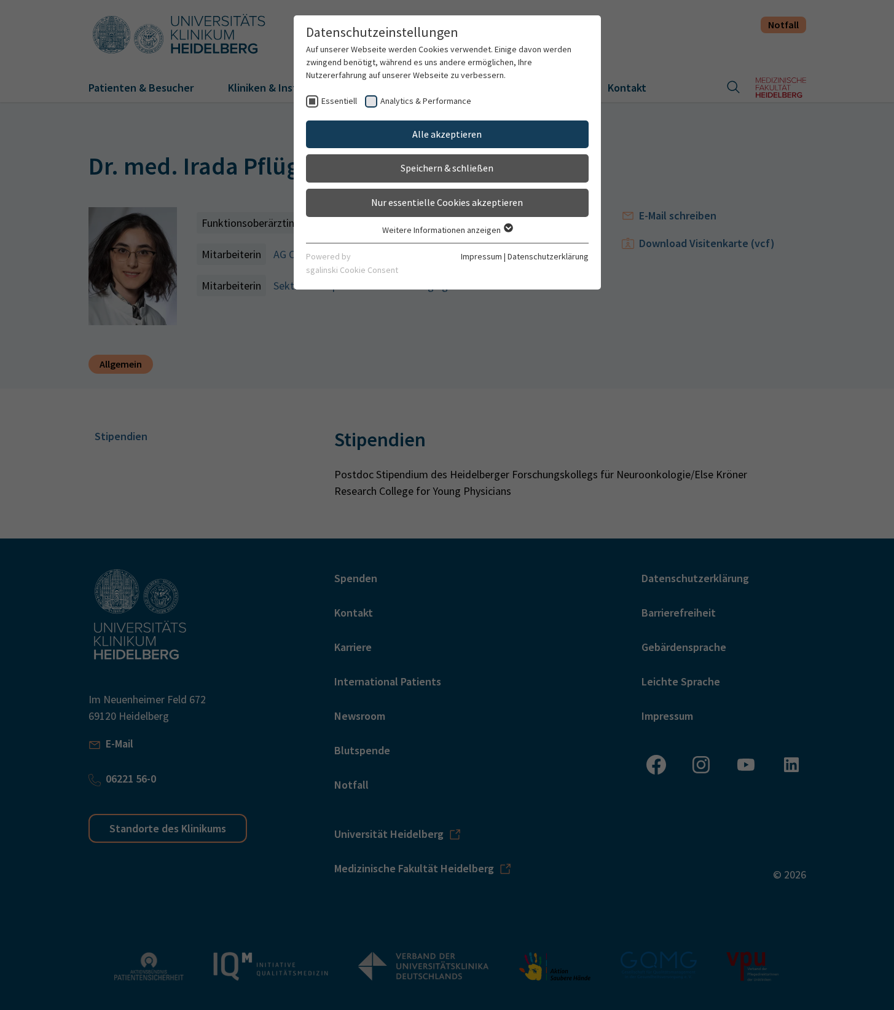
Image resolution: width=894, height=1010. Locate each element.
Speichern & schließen (447, 168)
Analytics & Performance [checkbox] (425, 100)
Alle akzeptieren (447, 134)
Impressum (481, 256)
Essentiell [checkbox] (339, 100)
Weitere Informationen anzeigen (442, 229)
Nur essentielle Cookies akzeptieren (447, 202)
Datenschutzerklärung (548, 256)
